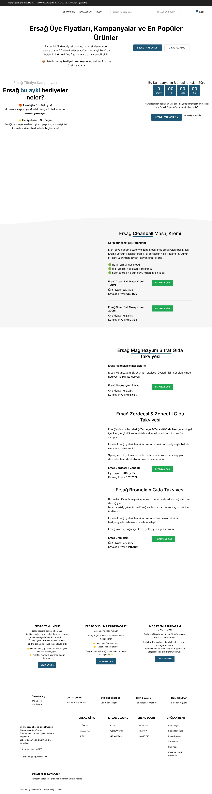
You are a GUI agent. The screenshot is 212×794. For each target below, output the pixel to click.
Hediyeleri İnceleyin (166, 117)
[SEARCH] (183, 12)
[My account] (190, 12)
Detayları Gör (162, 283)
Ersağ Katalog (177, 47)
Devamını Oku (165, 658)
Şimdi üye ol (47, 665)
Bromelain (162, 518)
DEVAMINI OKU (106, 661)
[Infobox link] (35, 700)
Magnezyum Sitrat (127, 372)
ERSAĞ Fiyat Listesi (147, 47)
